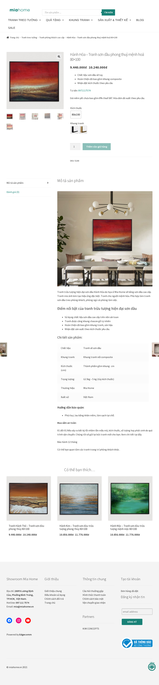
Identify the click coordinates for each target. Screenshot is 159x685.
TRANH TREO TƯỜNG (23, 20)
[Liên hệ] (152, 666)
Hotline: (18, 602)
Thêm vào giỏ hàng (96, 146)
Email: (20, 606)
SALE (11, 27)
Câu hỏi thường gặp (93, 591)
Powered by (19, 634)
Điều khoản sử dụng (55, 594)
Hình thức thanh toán (94, 594)
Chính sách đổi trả (54, 598)
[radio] (76, 114)
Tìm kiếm (108, 12)
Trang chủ (14, 37)
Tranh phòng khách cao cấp (51, 37)
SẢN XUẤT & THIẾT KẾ (113, 20)
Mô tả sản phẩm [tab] (15, 182)
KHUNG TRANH (79, 20)
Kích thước (76, 108)
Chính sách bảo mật (93, 598)
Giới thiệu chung (53, 591)
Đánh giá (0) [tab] (13, 192)
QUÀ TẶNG (53, 20)
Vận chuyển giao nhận (94, 602)
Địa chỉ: (20, 594)
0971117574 (84, 90)
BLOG (140, 20)
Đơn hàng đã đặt (129, 591)
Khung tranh (77, 123)
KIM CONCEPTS (91, 628)
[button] (59, 56)
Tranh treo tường (29, 37)
